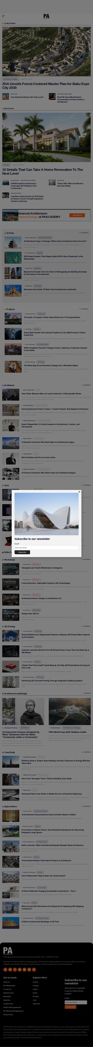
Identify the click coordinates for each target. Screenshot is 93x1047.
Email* (17, 544)
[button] (79, 492)
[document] (46, 523)
